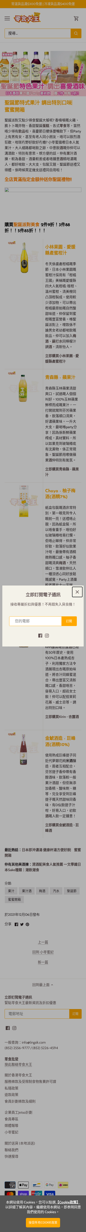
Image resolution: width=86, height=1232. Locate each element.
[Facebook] (40, 635)
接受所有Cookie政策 (43, 1222)
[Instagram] (47, 635)
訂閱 (69, 621)
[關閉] (77, 592)
